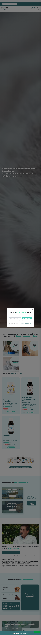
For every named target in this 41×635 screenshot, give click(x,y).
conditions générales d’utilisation (26, 323)
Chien (21, 322)
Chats (25, 322)
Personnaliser (15, 633)
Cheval (16, 322)
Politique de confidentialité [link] (24, 633)
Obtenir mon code (26, 318)
